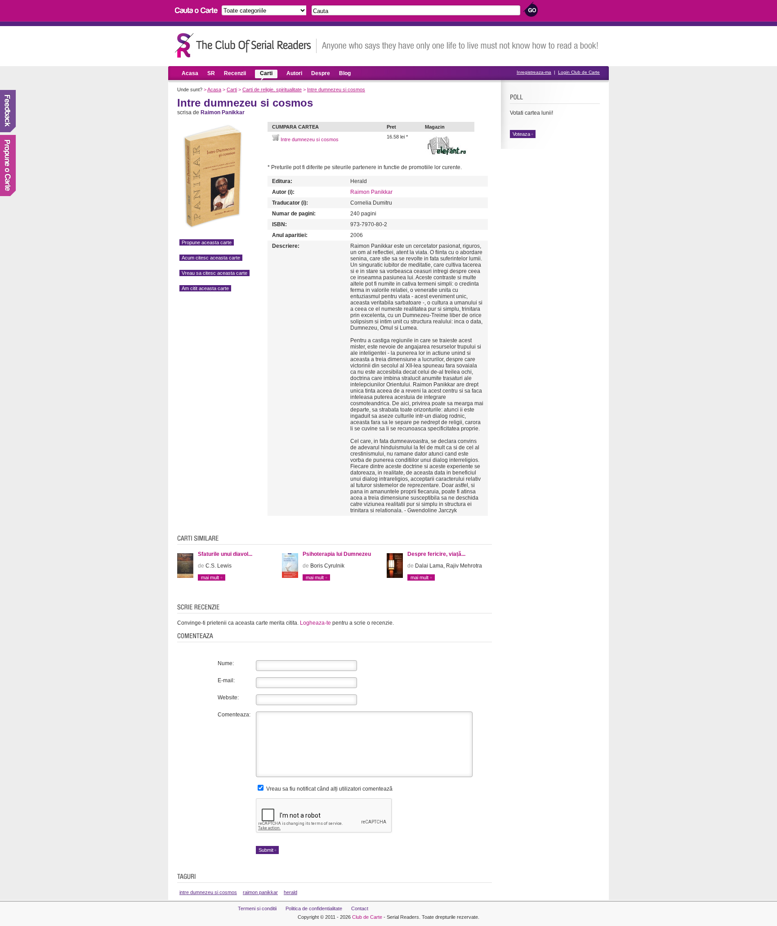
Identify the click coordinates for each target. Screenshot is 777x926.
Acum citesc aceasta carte (211, 257)
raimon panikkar (260, 892)
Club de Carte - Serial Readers (246, 45)
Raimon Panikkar (371, 192)
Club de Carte (367, 917)
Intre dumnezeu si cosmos (336, 89)
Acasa (190, 73)
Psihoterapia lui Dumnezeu (337, 554)
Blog (345, 73)
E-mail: (226, 680)
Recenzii (235, 73)
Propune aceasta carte (207, 242)
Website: (228, 697)
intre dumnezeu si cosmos (208, 892)
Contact (359, 908)
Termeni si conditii (257, 908)
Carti (266, 73)
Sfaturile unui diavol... (225, 554)
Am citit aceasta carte (205, 288)
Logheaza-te (315, 623)
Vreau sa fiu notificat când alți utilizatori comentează (329, 789)
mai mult (210, 577)
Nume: (226, 663)
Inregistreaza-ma (534, 72)
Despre (320, 73)
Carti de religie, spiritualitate (272, 89)
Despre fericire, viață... (436, 554)
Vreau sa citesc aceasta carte (214, 273)
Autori (294, 73)
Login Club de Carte (579, 72)
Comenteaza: (234, 714)
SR (211, 73)
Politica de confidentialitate (314, 908)
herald (290, 892)
